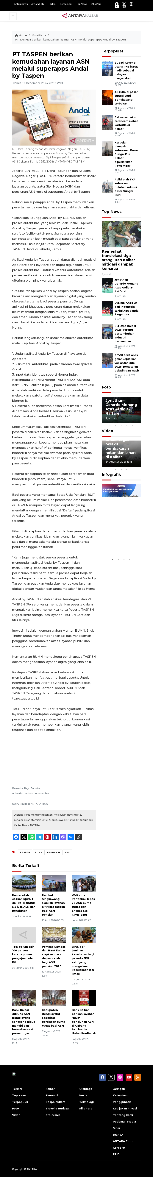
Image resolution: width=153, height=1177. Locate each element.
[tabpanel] (121, 410)
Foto (106, 387)
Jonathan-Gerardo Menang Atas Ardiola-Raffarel (121, 407)
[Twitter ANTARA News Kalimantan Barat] (124, 4)
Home (23, 35)
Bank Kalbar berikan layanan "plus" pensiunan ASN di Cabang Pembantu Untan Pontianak (84, 1021)
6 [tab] (132, 464)
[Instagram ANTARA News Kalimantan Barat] (131, 4)
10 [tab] (127, 469)
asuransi (53, 852)
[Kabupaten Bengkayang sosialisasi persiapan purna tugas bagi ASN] (54, 998)
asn (67, 852)
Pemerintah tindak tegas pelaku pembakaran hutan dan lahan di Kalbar (120, 446)
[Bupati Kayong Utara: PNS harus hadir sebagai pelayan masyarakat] (107, 68)
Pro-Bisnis (39, 35)
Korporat (119, 1147)
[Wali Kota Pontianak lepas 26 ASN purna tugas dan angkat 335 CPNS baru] (84, 883)
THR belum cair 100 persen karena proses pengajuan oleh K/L (23, 954)
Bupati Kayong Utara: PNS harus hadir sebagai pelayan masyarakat (126, 70)
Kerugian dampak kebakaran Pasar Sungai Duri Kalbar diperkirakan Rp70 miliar (126, 154)
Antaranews (21, 4)
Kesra (83, 1095)
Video (107, 431)
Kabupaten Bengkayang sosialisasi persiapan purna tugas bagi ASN (53, 1017)
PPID (116, 1154)
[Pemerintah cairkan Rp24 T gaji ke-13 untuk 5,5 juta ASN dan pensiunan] (24, 883)
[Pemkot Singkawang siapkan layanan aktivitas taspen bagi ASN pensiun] (54, 883)
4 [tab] (127, 426)
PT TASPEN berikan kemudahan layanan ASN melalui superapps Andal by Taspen (70, 39)
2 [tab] (116, 426)
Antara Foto (38, 4)
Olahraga (85, 1089)
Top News (81, 4)
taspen (25, 852)
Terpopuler (66, 4)
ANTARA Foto (122, 1141)
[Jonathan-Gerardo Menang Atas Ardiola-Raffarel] (107, 285)
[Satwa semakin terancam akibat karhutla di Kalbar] (107, 122)
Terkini (52, 4)
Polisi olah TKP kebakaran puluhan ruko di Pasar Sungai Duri (126, 187)
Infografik (111, 474)
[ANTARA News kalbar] (80, 16)
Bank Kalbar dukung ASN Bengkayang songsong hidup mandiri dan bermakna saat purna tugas (23, 1021)
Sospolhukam (55, 1102)
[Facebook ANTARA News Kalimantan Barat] (116, 4)
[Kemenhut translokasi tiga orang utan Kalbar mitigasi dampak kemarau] (121, 234)
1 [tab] (110, 426)
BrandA (118, 1134)
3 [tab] (121, 426)
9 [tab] (121, 469)
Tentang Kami (123, 1115)
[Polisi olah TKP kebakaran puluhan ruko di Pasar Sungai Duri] (107, 185)
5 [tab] (132, 426)
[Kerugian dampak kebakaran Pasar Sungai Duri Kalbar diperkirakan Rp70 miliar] (107, 148)
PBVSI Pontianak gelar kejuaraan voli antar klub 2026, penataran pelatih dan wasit (127, 362)
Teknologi (86, 1102)
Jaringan (119, 1089)
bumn (39, 852)
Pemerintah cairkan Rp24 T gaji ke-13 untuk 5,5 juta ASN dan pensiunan (23, 903)
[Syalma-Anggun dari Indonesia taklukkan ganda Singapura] (107, 308)
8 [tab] (116, 469)
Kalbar (50, 1089)
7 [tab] (138, 464)
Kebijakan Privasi (125, 1108)
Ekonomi (52, 1095)
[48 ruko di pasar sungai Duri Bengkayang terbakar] (107, 97)
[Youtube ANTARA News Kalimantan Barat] (117, 6)
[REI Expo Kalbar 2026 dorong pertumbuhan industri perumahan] (107, 331)
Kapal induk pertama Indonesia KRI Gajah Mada (118, 540)
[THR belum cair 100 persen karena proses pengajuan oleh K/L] (24, 934)
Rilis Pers (96, 4)
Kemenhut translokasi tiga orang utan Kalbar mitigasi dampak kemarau (118, 260)
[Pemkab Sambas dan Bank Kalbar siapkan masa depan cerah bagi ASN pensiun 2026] (54, 934)
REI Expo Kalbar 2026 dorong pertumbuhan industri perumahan (125, 333)
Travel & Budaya (57, 1108)
